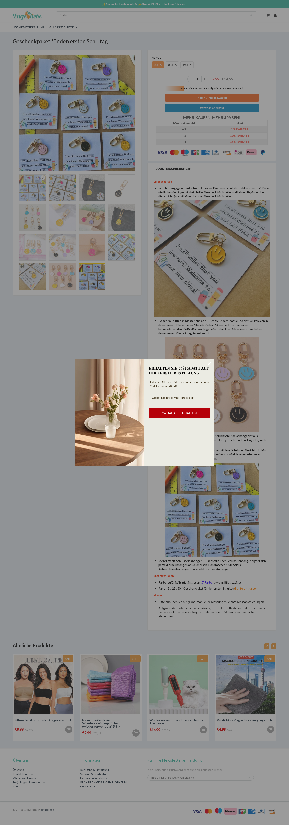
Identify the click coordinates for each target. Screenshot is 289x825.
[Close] (209, 364)
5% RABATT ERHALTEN (179, 413)
